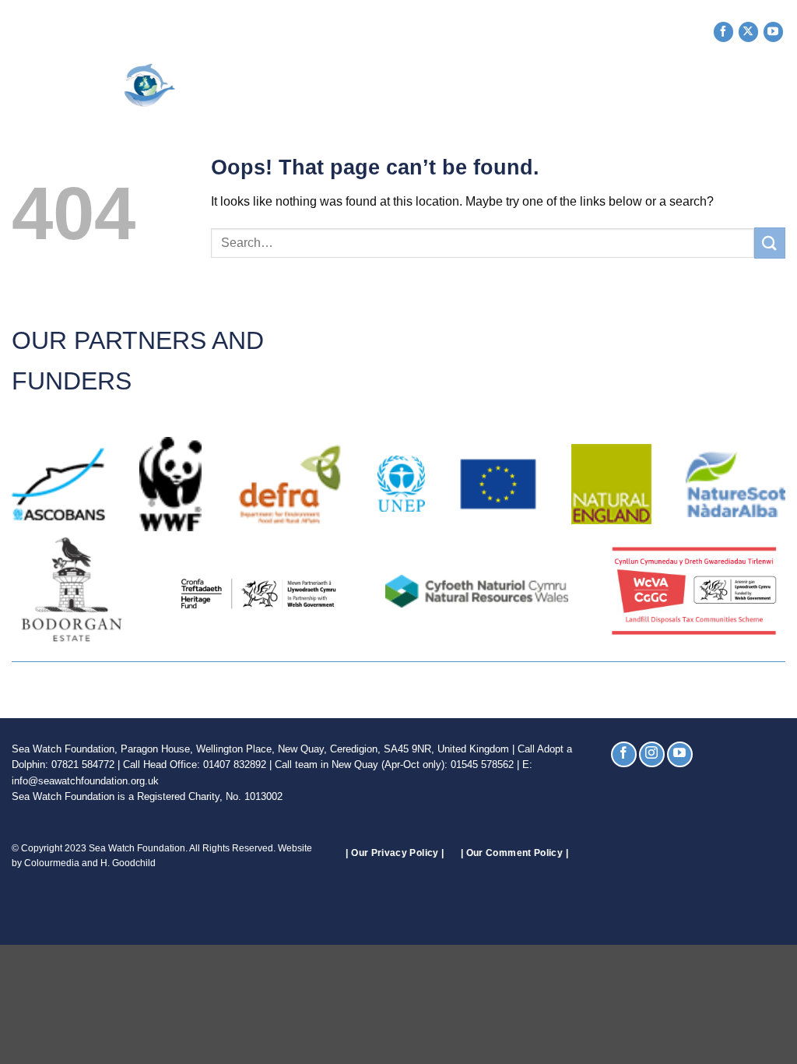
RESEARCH (590, 79)
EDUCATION (679, 79)
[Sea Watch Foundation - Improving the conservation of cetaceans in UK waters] (105, 85)
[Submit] (769, 242)
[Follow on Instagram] (652, 754)
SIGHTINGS (504, 79)
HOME (252, 79)
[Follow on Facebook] (723, 31)
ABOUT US (312, 79)
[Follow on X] (748, 31)
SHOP (751, 79)
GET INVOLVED (407, 79)
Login (767, 107)
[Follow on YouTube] (773, 31)
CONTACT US (699, 107)
